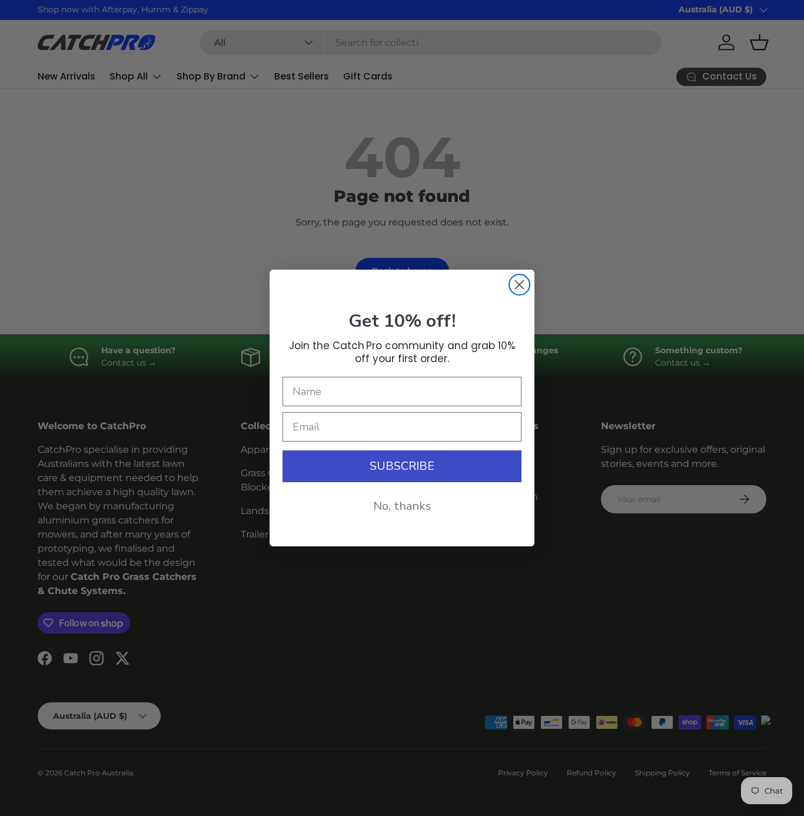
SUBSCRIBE (402, 466)
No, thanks (402, 506)
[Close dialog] (519, 284)
